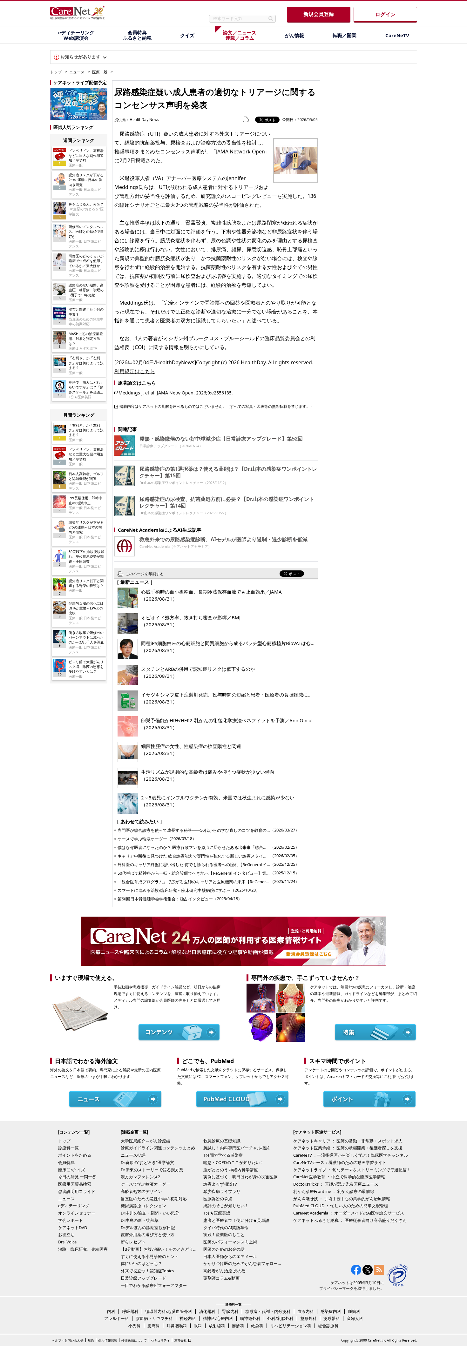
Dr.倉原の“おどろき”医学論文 (147, 1162)
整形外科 (308, 1318)
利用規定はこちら (134, 371)
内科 (111, 1311)
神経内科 (187, 1318)
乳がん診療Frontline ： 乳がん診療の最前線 (333, 1191)
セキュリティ (160, 1340)
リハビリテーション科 (290, 1326)
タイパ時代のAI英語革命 (225, 1227)
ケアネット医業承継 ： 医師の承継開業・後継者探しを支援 (348, 1148)
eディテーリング (73, 1205)
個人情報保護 (107, 1340)
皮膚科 (153, 1326)
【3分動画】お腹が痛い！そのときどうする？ (160, 1249)
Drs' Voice (67, 1242)
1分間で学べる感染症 (223, 1155)
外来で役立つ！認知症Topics (147, 1271)
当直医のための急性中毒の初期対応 (154, 1198)
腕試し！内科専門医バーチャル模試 (236, 1148)
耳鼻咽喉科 (176, 1326)
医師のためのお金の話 (224, 1249)
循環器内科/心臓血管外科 (168, 1311)
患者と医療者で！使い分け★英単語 (236, 1220)
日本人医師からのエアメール (230, 1256)
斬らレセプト (133, 1242)
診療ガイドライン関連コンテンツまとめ (158, 1148)
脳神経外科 (250, 1318)
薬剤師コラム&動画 (221, 1278)
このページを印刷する (144, 573)
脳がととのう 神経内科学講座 (230, 1170)
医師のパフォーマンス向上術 (230, 1242)
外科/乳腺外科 (280, 1318)
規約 (91, 1340)
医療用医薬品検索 (74, 1184)
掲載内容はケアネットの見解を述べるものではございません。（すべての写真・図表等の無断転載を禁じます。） (216, 406)
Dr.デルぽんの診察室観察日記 (148, 1227)
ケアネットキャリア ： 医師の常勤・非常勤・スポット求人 (348, 1141)
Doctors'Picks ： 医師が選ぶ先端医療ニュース (335, 1184)
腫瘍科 (354, 1311)
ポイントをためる (74, 1155)
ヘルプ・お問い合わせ (68, 1340)
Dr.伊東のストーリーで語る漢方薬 (152, 1170)
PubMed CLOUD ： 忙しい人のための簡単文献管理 (340, 1205)
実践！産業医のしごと (224, 1234)
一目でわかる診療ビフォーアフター (154, 1285)
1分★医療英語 (216, 1213)
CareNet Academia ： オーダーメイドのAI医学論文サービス (348, 1213)
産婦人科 (355, 1318)
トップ (56, 72)
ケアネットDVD (72, 1227)
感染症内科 (331, 1311)
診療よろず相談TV (220, 1184)
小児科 (134, 1326)
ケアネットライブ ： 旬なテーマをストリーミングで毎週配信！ (352, 1170)
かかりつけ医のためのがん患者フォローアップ (243, 1263)
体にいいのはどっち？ (141, 1263)
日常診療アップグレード (143, 1278)
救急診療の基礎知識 (221, 1141)
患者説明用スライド (76, 1191)
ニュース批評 (133, 1155)
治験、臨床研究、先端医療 (83, 1249)
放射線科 (217, 1326)
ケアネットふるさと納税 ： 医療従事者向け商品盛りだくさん (350, 1220)
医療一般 (99, 72)
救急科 (257, 1326)
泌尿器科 (331, 1318)
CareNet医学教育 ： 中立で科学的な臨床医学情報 (339, 1177)
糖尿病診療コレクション (143, 1205)
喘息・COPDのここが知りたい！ (233, 1162)
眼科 (198, 1326)
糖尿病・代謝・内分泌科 (268, 1311)
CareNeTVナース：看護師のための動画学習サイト (339, 1162)
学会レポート (70, 1220)
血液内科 (305, 1311)
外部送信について (134, 1340)
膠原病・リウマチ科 (154, 1318)
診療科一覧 (68, 1148)
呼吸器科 (130, 1311)
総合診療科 (328, 1326)
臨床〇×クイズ (71, 1170)
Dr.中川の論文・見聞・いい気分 (150, 1213)
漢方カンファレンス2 (140, 1177)
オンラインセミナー (76, 1213)
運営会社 (180, 1340)
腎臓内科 (230, 1311)
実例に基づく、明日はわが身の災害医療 (240, 1177)
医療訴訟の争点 (217, 1198)
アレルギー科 (116, 1318)
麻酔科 (238, 1326)
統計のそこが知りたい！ (226, 1205)
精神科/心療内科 (218, 1318)
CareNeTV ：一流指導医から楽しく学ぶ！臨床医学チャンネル (350, 1155)
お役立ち (66, 1234)
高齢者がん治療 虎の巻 (224, 1271)
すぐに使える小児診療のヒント (150, 1256)
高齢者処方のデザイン (141, 1191)
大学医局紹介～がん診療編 (145, 1141)
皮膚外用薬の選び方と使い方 (147, 1234)
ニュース (77, 72)
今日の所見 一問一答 (77, 1177)
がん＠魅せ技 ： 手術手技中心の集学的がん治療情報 (341, 1198)
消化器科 (207, 1311)
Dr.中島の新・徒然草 (140, 1220)
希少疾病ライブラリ (221, 1191)
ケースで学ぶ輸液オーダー (145, 1184)
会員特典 (66, 1162)
